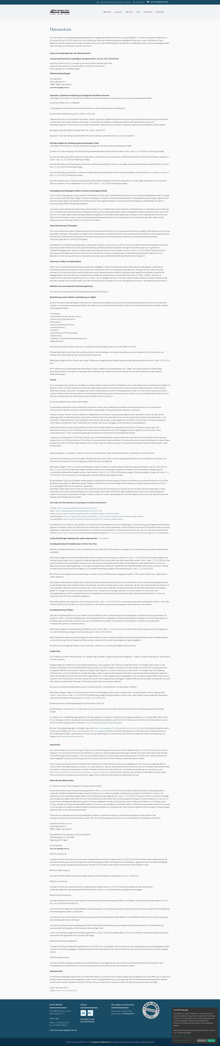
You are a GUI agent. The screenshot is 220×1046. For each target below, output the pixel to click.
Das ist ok (211, 1040)
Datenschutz (105, 1042)
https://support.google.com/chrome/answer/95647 (77, 508)
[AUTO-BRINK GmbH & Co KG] (60, 12)
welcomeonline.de (148, 1042)
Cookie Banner (104, 538)
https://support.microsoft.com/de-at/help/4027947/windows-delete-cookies (93, 519)
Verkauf (107, 12)
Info (138, 12)
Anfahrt (160, 12)
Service (128, 12)
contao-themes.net (125, 1042)
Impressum (95, 1042)
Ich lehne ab (202, 1040)
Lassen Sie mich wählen (181, 1040)
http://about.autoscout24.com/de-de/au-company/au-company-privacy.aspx (79, 772)
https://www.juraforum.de (66, 990)
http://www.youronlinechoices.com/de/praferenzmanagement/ (131, 533)
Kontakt (148, 12)
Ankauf (118, 12)
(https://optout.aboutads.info (68, 533)
